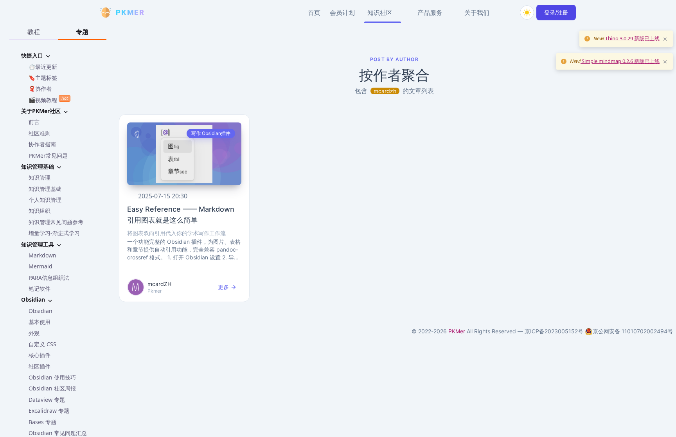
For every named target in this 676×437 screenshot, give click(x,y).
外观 (34, 333)
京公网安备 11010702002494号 (633, 331)
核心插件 (39, 355)
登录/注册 (556, 12)
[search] (508, 12)
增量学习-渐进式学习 (54, 233)
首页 (314, 12)
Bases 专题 (42, 422)
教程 (33, 31)
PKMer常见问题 (48, 155)
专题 (82, 31)
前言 (34, 122)
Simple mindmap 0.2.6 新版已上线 (620, 61)
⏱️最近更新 (43, 66)
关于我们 (476, 12)
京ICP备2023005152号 (554, 331)
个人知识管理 (45, 199)
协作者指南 (42, 144)
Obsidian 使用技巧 (52, 377)
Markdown (42, 255)
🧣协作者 (40, 88)
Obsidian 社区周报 (52, 388)
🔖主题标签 (43, 77)
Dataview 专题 (47, 399)
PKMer (456, 331)
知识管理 (39, 177)
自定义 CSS (42, 344)
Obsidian (40, 311)
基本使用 (39, 322)
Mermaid (40, 266)
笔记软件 (39, 288)
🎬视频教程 (48, 99)
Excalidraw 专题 (49, 410)
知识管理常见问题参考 (56, 222)
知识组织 (39, 210)
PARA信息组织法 (49, 277)
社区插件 (39, 366)
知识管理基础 (45, 188)
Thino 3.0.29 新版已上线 (632, 38)
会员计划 (342, 12)
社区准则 (39, 133)
